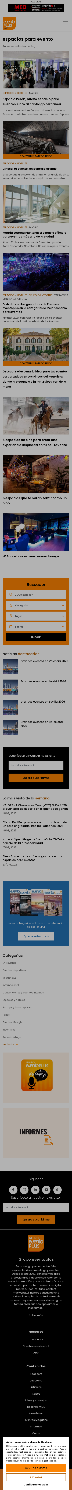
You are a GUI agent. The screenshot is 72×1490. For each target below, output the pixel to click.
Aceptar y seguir (36, 1467)
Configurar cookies (36, 1484)
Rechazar (36, 1477)
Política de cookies (55, 1454)
